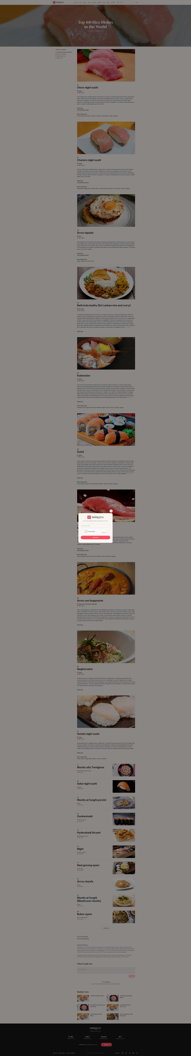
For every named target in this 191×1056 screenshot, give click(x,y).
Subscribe (95, 537)
